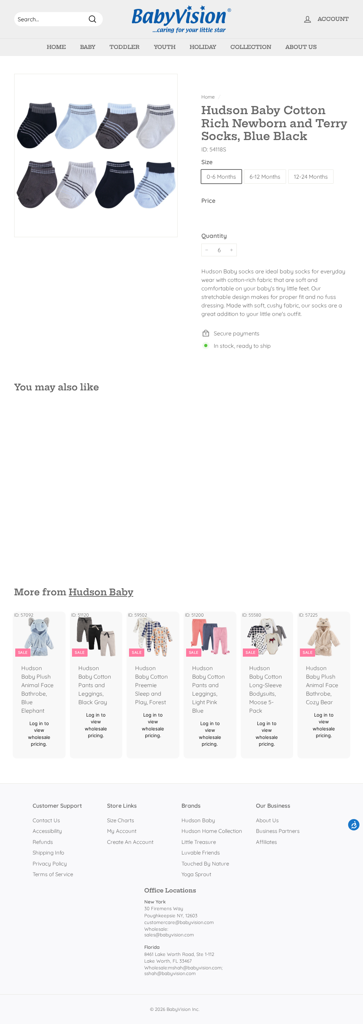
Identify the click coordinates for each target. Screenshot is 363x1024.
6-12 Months (265, 176)
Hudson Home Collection (212, 831)
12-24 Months (311, 176)
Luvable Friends (201, 852)
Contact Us (46, 820)
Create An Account (130, 842)
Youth (164, 47)
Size (207, 162)
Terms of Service (53, 874)
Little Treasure (199, 842)
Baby (87, 47)
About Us (301, 47)
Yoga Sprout (196, 874)
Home (56, 47)
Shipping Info (48, 852)
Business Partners (278, 831)
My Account (121, 831)
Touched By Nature (205, 863)
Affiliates (266, 842)
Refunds (43, 842)
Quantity (214, 235)
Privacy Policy (50, 863)
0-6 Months (221, 176)
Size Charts (120, 820)
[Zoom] (96, 155)
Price (208, 200)
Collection (250, 47)
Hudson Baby (101, 592)
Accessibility (47, 831)
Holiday (203, 47)
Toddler (125, 47)
